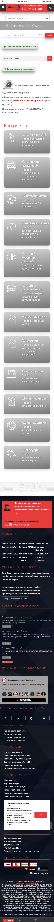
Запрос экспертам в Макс (15, 598)
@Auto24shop (12, 844)
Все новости (7, 662)
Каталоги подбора (12, 58)
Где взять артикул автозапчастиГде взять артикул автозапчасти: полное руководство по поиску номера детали (27, 620)
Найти (49, 35)
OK (41, 815)
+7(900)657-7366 (35, 5)
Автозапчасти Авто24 (26, 883)
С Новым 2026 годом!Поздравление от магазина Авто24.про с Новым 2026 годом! (27, 651)
